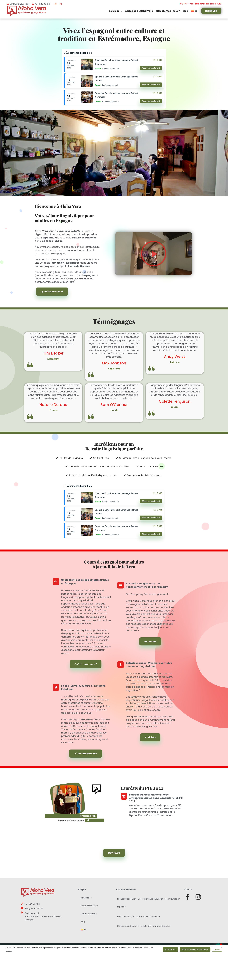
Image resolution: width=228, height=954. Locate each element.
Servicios (85, 897)
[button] (153, 253)
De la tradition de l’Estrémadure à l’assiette (138, 916)
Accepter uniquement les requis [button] (195, 949)
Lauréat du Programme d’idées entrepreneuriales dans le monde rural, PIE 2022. (156, 798)
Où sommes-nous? (168, 11)
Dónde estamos (89, 913)
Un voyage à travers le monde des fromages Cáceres (143, 926)
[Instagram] (198, 897)
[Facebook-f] (187, 897)
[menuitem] (194, 11)
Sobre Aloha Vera (89, 905)
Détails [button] (217, 949)
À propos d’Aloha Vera (139, 11)
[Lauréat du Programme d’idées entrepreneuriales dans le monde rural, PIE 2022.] (124, 796)
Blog (185, 11)
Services (114, 11)
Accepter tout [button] (170, 949)
